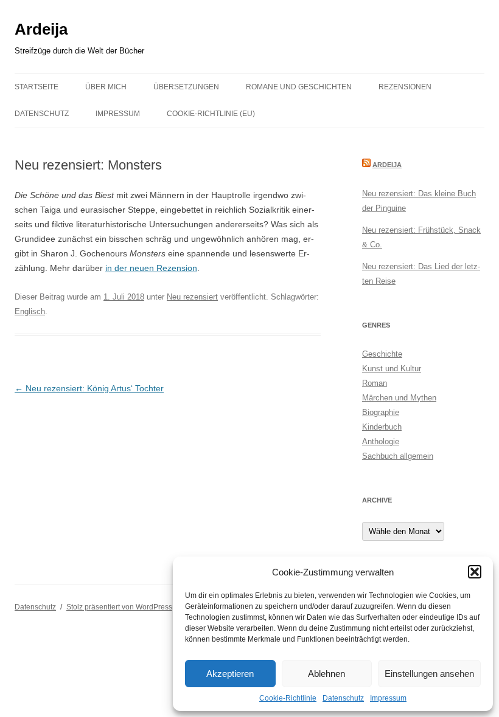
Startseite (36, 87)
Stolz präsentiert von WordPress (119, 607)
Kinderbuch (382, 426)
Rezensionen (405, 87)
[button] (475, 572)
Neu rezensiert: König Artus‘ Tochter (89, 388)
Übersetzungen (186, 87)
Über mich (106, 87)
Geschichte (382, 353)
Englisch (30, 311)
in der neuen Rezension (151, 268)
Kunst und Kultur (391, 368)
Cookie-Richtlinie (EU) (211, 113)
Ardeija (41, 29)
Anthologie (380, 441)
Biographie (380, 412)
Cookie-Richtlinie (287, 698)
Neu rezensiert (192, 296)
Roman (374, 383)
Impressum (388, 698)
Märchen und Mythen (399, 397)
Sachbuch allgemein (397, 456)
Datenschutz (343, 698)
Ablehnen (326, 673)
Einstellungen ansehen (429, 673)
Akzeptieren (230, 673)
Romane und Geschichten (299, 87)
